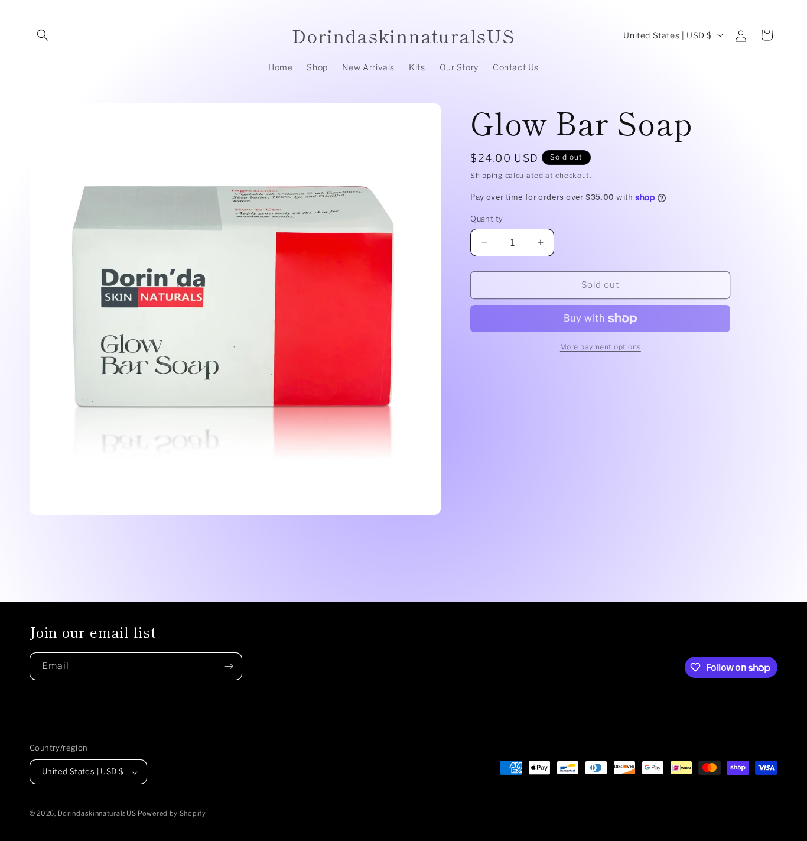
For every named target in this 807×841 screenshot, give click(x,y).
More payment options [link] (600, 346)
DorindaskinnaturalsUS (98, 814)
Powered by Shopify (172, 814)
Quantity (486, 218)
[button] (43, 35)
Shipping (486, 175)
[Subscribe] (229, 666)
